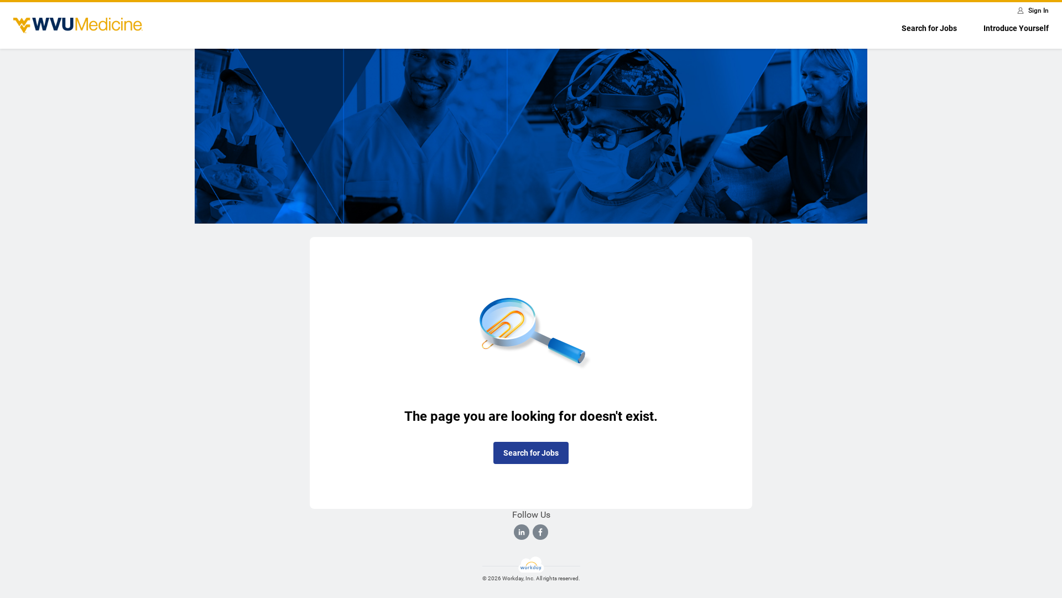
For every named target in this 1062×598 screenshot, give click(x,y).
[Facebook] (540, 532)
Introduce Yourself (1016, 28)
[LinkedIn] (521, 532)
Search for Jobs (929, 28)
